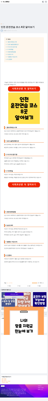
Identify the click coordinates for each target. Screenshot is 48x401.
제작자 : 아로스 (41, 387)
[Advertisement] (24, 14)
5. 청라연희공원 (11, 52)
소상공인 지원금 (5, 382)
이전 (45, 314)
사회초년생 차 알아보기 (24, 88)
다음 (2, 314)
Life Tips (10, 282)
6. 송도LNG (10, 54)
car (3, 23)
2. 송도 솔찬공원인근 (13, 44)
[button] (2, 2)
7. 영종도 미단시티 (12, 57)
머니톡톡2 (6, 2)
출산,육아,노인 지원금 (6, 381)
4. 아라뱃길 (10, 49)
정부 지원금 (4, 378)
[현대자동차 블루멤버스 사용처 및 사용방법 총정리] (8, 299)
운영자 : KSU (40, 389)
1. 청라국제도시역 (12, 42)
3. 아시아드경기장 (12, 47)
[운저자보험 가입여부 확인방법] (39, 299)
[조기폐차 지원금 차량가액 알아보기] (24, 299)
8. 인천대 (9, 59)
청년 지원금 (4, 380)
